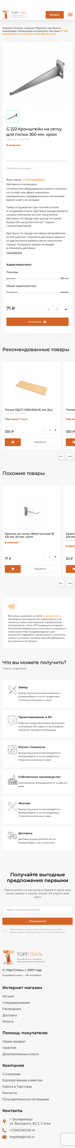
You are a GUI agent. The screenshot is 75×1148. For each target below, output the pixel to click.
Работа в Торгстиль (17, 1087)
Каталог (55, 14)
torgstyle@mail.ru (22, 1137)
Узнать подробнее (14, 668)
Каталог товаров (24, 28)
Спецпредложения (16, 1003)
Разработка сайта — (22, 975)
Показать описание (18, 168)
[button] (61, 456)
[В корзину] (13, 442)
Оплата (7, 1021)
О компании (11, 1074)
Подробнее (14, 252)
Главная (7, 28)
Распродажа (11, 1009)
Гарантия (9, 1048)
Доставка (9, 1015)
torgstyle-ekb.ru (52, 615)
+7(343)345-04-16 (22, 1130)
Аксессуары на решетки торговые (39, 31)
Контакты (9, 1093)
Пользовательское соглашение (25, 1099)
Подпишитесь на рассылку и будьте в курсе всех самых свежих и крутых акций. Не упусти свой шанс (37, 930)
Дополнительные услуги (20, 1054)
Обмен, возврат (14, 1041)
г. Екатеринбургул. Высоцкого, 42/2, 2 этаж (30, 1121)
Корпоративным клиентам (22, 1080)
